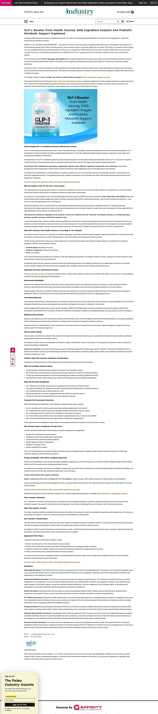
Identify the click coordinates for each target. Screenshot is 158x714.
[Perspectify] (13, 354)
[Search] (118, 21)
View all (153, 3)
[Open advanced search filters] (122, 21)
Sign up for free (20, 705)
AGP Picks (6, 3)
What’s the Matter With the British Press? (20, 3)
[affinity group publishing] (13, 359)
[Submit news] (13, 350)
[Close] (36, 674)
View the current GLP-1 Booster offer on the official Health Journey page (52, 182)
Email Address (11, 696)
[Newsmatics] (13, 364)
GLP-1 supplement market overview (96, 77)
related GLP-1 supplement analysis (114, 493)
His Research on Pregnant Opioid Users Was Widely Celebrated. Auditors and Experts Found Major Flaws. (88, 3)
